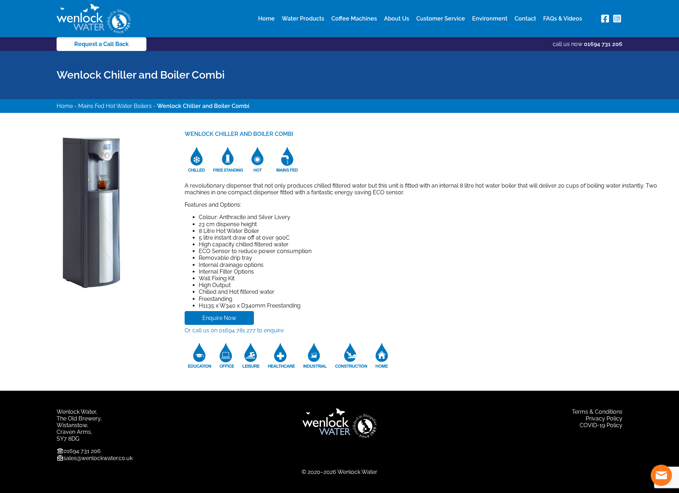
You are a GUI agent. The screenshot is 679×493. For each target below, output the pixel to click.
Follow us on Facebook (605, 18)
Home (266, 18)
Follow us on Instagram (617, 18)
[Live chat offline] (661, 475)
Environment (489, 18)
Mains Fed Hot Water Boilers (115, 106)
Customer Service (440, 18)
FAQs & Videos (562, 18)
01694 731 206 (603, 44)
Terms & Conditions (597, 411)
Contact (525, 18)
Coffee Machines (354, 18)
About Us (396, 18)
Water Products (303, 18)
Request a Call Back (101, 44)
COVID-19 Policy (601, 425)
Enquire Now (219, 318)
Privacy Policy (604, 418)
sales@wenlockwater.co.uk (98, 458)
